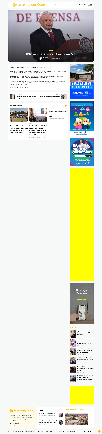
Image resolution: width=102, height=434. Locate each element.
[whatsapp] (27, 87)
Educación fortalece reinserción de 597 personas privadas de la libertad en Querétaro (85, 350)
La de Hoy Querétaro (53, 118)
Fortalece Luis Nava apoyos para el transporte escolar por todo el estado (85, 368)
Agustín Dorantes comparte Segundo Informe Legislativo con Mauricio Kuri (85, 332)
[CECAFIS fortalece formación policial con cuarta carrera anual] (73, 360)
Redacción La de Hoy (47, 57)
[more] (30, 87)
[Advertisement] (82, 224)
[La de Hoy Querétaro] (29, 5)
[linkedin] (25, 87)
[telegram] (22, 87)
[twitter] (17, 87)
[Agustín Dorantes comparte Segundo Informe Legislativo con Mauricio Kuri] (73, 334)
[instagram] (88, 431)
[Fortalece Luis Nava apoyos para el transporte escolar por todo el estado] (73, 369)
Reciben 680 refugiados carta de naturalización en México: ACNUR (58, 114)
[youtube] (90, 431)
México (51, 50)
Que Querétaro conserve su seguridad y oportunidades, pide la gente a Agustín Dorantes (85, 341)
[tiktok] (93, 431)
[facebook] (15, 87)
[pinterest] (20, 87)
